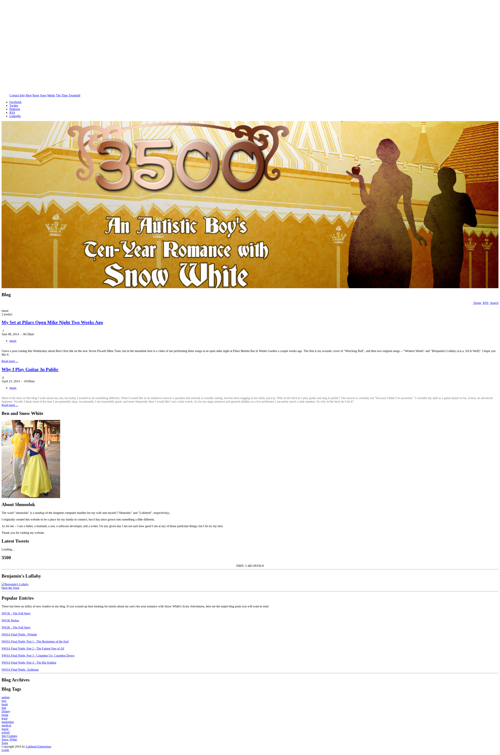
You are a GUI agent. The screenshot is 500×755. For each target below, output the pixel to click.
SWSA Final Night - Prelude (19, 634)
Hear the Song (10, 587)
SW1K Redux (10, 620)
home (5, 715)
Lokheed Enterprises (38, 746)
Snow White (9, 739)
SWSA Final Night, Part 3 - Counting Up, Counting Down (38, 655)
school (6, 732)
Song (5, 743)
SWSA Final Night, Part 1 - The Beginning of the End (35, 641)
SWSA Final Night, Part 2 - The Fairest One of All (33, 648)
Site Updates (9, 736)
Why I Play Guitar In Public (30, 369)
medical (6, 725)
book (5, 704)
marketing (8, 722)
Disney (6, 711)
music (13, 340)
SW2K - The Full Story (16, 627)
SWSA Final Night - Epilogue (20, 669)
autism (6, 697)
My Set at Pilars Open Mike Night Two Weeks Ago (52, 322)
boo (4, 700)
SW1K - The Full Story (16, 613)
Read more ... (10, 361)
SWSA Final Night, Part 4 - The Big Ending (29, 662)
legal (4, 718)
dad (4, 708)
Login (5, 750)
